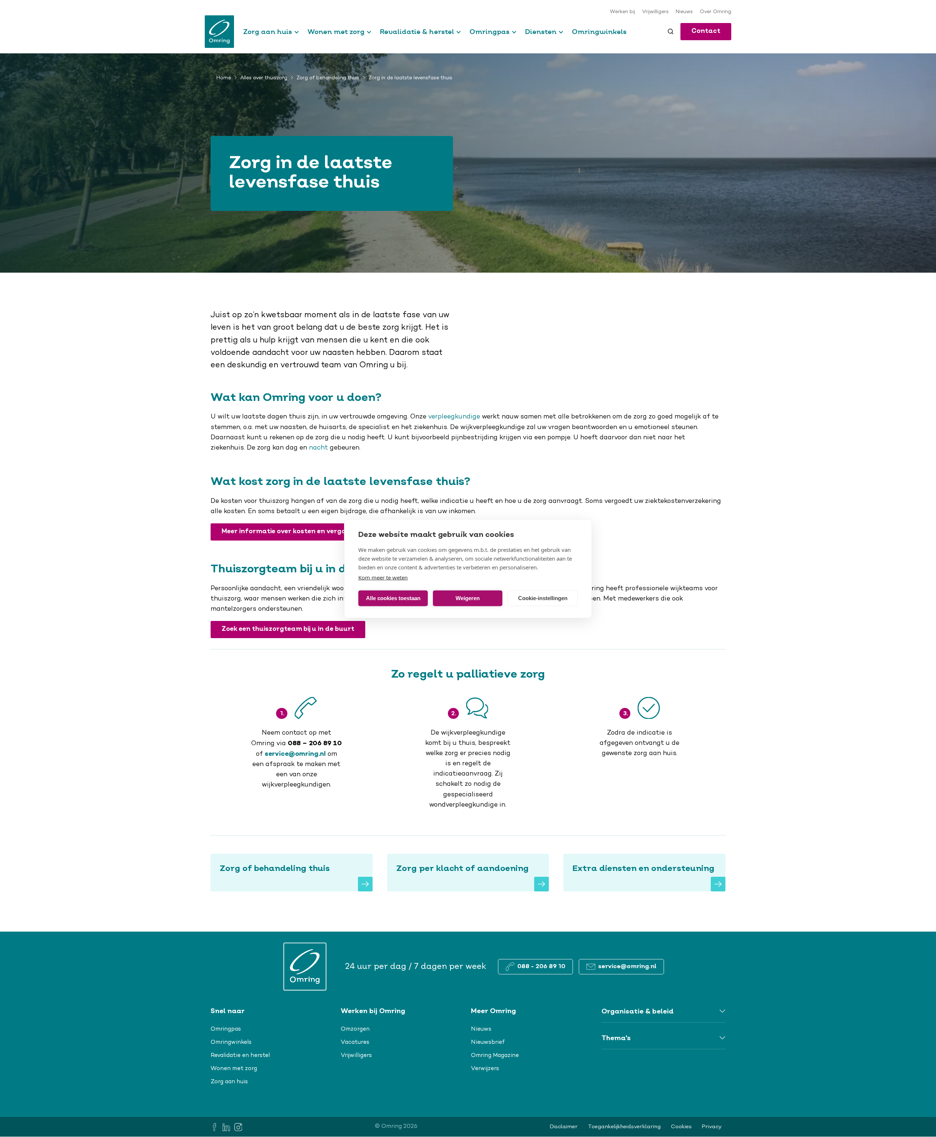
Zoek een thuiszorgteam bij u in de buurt (288, 629)
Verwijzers (485, 1069)
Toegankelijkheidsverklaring (624, 1126)
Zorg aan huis (267, 31)
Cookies (681, 1126)
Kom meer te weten (383, 577)
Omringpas (489, 31)
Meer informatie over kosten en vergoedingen (297, 531)
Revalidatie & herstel (417, 31)
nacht (318, 448)
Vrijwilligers (655, 12)
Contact (705, 31)
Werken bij (622, 12)
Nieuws (684, 12)
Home (223, 78)
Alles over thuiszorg (263, 78)
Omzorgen (355, 1029)
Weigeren (468, 598)
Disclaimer (564, 1126)
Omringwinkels (599, 31)
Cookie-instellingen (542, 598)
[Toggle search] (670, 31)
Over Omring (715, 12)
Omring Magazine (495, 1055)
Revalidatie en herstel (240, 1055)
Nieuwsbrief (488, 1042)
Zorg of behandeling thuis (328, 78)
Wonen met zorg (336, 31)
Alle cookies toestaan (393, 598)
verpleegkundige (455, 417)
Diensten (540, 31)
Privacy (712, 1126)
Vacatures (355, 1042)
